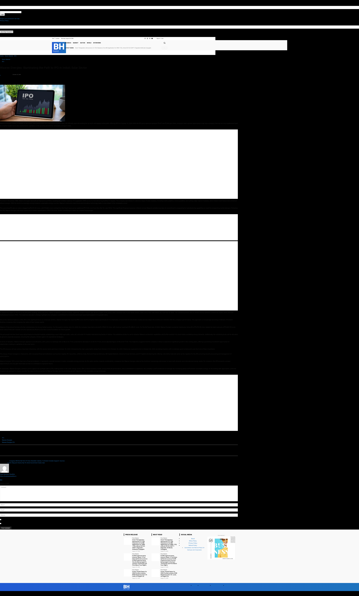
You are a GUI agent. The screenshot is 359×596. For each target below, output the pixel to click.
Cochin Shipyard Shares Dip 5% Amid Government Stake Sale (26, 463)
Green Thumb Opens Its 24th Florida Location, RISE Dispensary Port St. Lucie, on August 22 (139, 574)
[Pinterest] (10, 79)
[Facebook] (145, 38)
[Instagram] (147, 38)
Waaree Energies (7, 440)
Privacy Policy (4, 20)
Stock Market (9, 56)
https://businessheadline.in (8, 476)
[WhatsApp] (15, 79)
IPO (15, 56)
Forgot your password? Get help (10, 18)
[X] (150, 38)
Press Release (135, 538)
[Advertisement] (56, 164)
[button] (164, 43)
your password (25, 12)
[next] (166, 48)
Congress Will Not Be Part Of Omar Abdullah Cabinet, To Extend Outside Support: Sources (37, 461)
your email (3, 29)
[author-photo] (4, 472)
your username (4, 10)
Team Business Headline (6, 73)
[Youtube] (152, 38)
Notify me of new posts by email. (12, 523)
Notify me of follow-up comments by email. (15, 519)
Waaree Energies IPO (8, 442)
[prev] (163, 48)
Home (2, 56)
